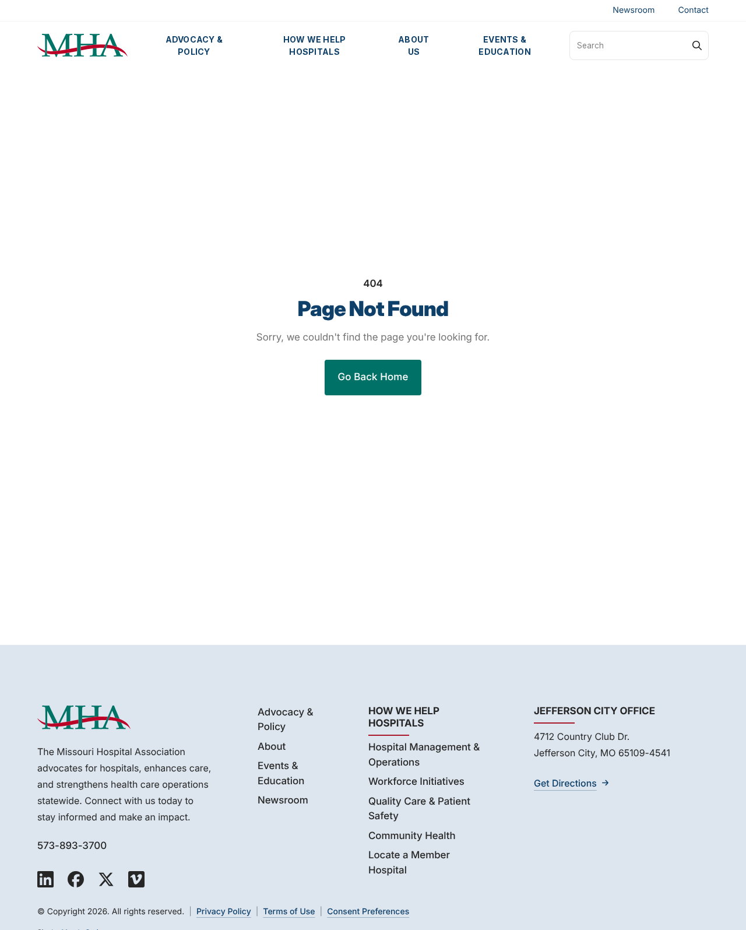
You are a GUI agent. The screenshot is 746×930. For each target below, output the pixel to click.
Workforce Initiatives (416, 782)
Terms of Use (289, 912)
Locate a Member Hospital (409, 863)
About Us (413, 45)
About (272, 747)
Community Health (412, 836)
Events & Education (504, 45)
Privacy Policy (223, 912)
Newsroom (633, 10)
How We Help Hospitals (314, 45)
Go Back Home (372, 377)
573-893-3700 (72, 846)
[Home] (82, 45)
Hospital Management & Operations (424, 755)
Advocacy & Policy (194, 45)
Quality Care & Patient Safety (419, 809)
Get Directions (565, 783)
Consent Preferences (368, 912)
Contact (693, 10)
